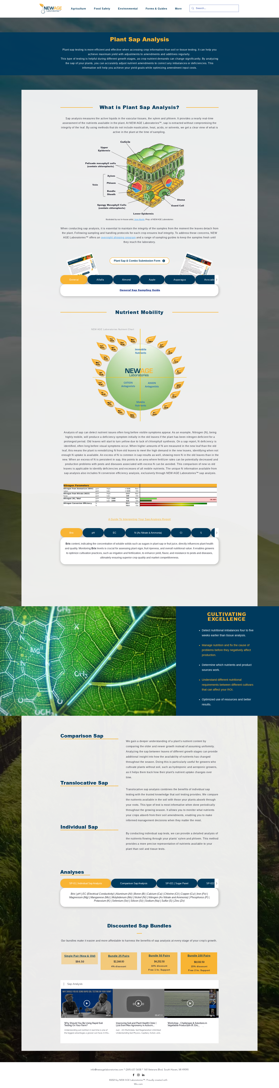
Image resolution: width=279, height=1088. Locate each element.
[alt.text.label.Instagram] (138, 1075)
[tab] (74, 279)
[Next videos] (214, 1002)
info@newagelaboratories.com (107, 1069)
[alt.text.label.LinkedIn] (143, 1075)
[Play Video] (87, 1003)
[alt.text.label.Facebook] (133, 1075)
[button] (178, 8)
